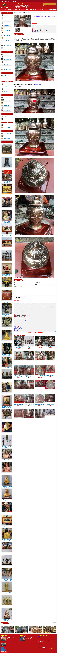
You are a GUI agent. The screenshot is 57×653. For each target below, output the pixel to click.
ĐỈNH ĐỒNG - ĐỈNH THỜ (7, 15)
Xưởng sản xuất (22, 636)
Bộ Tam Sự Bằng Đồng (7, 30)
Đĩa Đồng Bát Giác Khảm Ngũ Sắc (18, 404)
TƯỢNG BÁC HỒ (6, 64)
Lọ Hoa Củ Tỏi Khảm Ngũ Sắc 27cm (29, 404)
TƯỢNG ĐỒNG (6, 54)
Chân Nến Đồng (6, 40)
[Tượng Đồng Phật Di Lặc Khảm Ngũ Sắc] (40, 370)
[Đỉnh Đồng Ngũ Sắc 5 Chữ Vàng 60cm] (29, 413)
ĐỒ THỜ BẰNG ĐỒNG (6, 25)
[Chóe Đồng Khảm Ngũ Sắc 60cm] (40, 341)
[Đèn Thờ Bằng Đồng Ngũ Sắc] (50, 398)
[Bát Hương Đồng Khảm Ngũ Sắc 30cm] (50, 355)
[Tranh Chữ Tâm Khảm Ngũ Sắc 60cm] (19, 413)
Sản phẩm (15, 9)
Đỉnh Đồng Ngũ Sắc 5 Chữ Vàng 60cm (29, 418)
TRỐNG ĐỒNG (6, 91)
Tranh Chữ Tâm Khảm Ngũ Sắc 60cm (19, 418)
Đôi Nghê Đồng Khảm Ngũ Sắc (50, 375)
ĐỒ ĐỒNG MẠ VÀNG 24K (7, 127)
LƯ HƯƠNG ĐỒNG (6, 17)
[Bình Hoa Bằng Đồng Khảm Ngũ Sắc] (40, 413)
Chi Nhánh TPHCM (4, 647)
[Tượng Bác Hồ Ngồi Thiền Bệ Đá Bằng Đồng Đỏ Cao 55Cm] (6, 613)
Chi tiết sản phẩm (18, 34)
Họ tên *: (15, 282)
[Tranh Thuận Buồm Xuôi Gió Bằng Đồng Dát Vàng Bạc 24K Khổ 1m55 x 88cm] (6, 228)
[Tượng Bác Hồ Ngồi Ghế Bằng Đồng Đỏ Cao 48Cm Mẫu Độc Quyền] (6, 175)
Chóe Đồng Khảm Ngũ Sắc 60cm (40, 346)
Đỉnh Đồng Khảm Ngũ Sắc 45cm (50, 346)
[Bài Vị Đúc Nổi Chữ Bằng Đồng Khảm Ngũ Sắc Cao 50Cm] (6, 162)
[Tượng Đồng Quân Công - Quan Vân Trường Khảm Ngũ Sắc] (19, 370)
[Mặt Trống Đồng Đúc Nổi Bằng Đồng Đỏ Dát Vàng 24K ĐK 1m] (6, 533)
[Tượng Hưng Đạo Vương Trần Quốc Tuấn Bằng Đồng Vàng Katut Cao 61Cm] (6, 586)
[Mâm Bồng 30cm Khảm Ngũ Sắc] (50, 384)
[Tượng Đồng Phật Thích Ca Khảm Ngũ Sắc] (40, 384)
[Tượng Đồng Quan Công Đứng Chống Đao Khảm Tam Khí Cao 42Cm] (6, 348)
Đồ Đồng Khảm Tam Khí (7, 133)
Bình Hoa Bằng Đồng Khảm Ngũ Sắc (40, 418)
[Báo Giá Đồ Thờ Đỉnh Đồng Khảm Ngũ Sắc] (29, 341)
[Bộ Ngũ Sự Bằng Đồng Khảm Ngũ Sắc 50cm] (50, 413)
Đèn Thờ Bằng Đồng (7, 35)
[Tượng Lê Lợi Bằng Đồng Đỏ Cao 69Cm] (6, 361)
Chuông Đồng (6, 86)
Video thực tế (4, 623)
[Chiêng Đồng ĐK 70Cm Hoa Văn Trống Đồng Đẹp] (6, 321)
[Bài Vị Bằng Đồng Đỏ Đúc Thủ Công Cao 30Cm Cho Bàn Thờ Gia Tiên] (6, 573)
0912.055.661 (3, 651)
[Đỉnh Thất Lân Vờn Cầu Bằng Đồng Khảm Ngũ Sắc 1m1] (19, 341)
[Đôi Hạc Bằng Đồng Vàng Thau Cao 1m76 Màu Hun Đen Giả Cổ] (6, 440)
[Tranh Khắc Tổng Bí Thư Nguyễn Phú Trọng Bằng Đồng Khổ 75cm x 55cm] (6, 400)
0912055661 (36, 31)
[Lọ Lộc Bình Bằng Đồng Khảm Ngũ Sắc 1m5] (29, 384)
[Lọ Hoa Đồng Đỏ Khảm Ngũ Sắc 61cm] (19, 355)
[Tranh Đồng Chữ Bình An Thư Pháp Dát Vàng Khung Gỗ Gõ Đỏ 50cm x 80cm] (6, 520)
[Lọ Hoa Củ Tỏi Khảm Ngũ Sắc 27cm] (29, 398)
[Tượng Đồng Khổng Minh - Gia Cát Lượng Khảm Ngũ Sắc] (29, 370)
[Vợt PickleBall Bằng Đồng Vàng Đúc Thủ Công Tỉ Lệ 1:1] (6, 427)
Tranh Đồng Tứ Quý (7, 97)
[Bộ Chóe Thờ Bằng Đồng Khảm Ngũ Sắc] (19, 384)
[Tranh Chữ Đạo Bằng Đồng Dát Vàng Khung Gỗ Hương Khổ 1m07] (6, 295)
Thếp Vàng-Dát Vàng (7, 138)
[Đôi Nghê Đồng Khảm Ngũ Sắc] (50, 370)
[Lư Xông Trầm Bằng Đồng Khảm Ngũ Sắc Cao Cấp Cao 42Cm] (6, 308)
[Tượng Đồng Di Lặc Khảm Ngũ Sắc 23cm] (40, 355)
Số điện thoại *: (37, 282)
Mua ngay (35, 23)
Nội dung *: (16, 286)
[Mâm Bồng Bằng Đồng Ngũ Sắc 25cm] (40, 398)
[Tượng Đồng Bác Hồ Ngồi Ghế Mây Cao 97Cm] (6, 387)
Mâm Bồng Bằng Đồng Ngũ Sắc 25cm (40, 404)
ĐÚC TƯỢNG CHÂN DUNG (7, 59)
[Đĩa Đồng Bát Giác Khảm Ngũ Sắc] (19, 398)
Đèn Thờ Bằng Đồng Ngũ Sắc (50, 404)
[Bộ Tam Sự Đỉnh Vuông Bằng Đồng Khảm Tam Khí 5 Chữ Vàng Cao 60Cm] (6, 255)
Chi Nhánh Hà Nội (4, 642)
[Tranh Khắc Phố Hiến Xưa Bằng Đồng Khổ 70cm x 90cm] (6, 188)
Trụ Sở (2, 636)
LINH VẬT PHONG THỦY (7, 116)
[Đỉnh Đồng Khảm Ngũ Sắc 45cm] (50, 341)
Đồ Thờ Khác (6, 48)
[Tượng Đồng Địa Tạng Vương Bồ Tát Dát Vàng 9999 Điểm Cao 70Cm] (6, 480)
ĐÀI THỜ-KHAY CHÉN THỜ (7, 45)
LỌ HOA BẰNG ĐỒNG (6, 75)
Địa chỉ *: (36, 284)
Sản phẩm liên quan (18, 335)
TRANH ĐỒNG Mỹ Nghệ (7, 100)
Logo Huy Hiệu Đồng (7, 110)
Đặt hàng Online (18, 280)
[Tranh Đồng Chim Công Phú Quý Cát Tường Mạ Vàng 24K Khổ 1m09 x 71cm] (6, 268)
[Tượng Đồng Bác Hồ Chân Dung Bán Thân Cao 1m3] (6, 453)
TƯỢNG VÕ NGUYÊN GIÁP (7, 69)
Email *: (15, 284)
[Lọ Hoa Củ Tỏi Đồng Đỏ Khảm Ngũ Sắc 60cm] (29, 355)
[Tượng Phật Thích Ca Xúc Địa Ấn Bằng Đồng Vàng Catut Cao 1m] (6, 215)
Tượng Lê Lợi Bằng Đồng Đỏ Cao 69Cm (7, 367)
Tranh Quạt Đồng (6, 105)
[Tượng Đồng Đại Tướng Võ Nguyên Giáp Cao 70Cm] (6, 493)
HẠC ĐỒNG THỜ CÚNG (7, 20)
